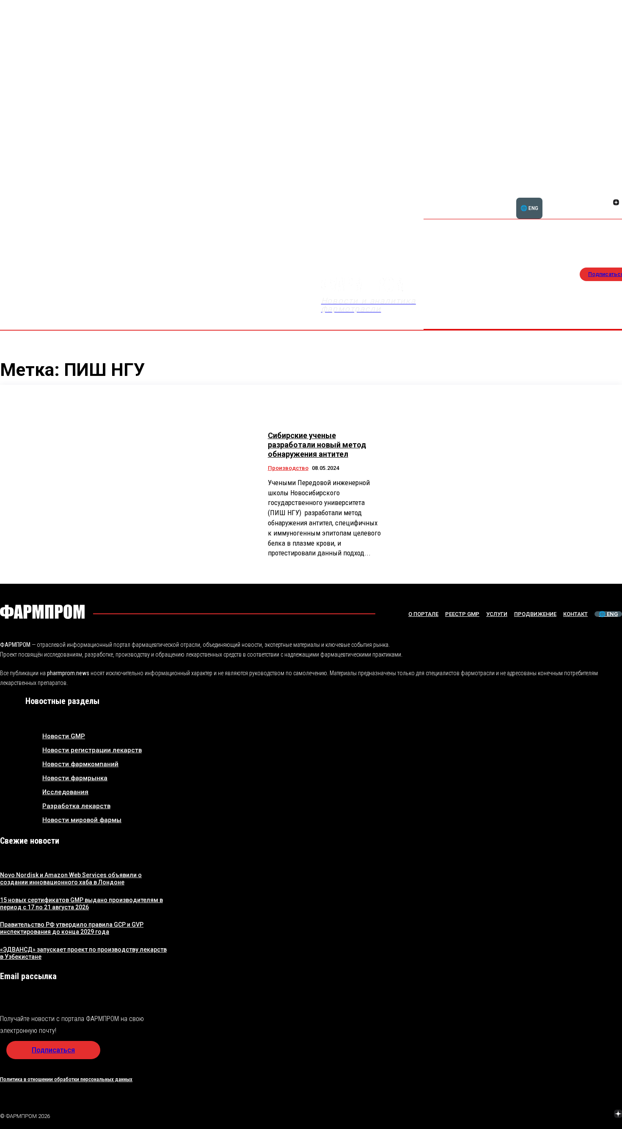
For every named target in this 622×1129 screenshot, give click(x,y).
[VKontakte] (606, 203)
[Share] (616, 193)
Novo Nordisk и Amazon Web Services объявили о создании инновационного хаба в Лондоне (71, 879)
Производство (288, 468)
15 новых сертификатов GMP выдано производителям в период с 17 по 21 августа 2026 (81, 904)
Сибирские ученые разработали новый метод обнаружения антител (317, 444)
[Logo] (42, 612)
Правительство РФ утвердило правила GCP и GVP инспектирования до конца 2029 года (71, 928)
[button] (575, 198)
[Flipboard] (606, 193)
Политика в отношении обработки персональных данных (66, 1079)
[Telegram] (578, 1115)
